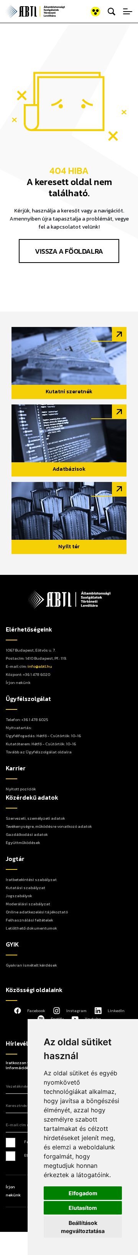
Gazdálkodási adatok (27, 834)
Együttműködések (23, 842)
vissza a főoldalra (69, 251)
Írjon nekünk (18, 682)
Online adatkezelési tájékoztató (37, 912)
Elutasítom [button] (83, 1207)
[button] (85, 12)
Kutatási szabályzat (25, 887)
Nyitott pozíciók (21, 789)
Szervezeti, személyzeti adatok (35, 818)
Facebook (36, 1010)
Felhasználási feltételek (29, 920)
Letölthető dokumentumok (31, 928)
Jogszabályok (19, 896)
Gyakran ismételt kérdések (31, 965)
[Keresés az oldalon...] (111, 11)
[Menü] (127, 11)
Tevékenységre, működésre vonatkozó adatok (49, 826)
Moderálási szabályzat (28, 904)
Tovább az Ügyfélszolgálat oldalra (39, 752)
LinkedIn (116, 1010)
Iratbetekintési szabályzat (31, 879)
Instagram (76, 1010)
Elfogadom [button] (83, 1193)
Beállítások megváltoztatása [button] (83, 1227)
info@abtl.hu (40, 666)
